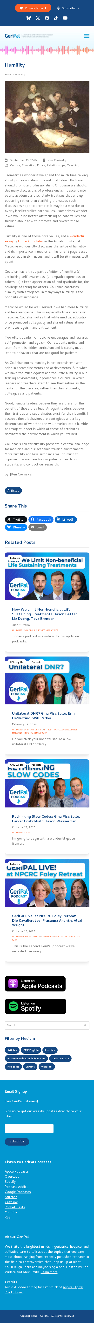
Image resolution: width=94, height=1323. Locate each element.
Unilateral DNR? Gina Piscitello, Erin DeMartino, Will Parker (43, 716)
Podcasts (15, 558)
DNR (25, 730)
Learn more (49, 1272)
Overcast (12, 1177)
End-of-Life (30, 630)
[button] (86, 36)
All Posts (17, 630)
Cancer (27, 936)
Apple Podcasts (17, 1172)
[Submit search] (85, 1025)
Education (28, 165)
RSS (8, 1218)
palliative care (60, 1059)
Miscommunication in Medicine (26, 1059)
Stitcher (11, 1197)
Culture (15, 165)
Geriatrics (52, 630)
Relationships (56, 165)
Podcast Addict (16, 1187)
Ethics (41, 165)
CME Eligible (16, 662)
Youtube (11, 1213)
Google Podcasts (18, 1192)
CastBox (11, 1202)
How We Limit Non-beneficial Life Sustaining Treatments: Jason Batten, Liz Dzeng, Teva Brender (45, 614)
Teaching (73, 165)
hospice (50, 1050)
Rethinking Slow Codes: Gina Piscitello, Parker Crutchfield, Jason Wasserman (46, 819)
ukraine (30, 1067)
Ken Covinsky (57, 160)
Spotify (10, 1182)
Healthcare (60, 936)
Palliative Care (38, 733)
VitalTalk (46, 1067)
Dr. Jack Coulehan (31, 242)
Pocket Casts (15, 1207)
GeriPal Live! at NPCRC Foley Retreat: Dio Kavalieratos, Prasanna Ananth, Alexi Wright (47, 921)
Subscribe (68, 8)
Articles (13, 491)
